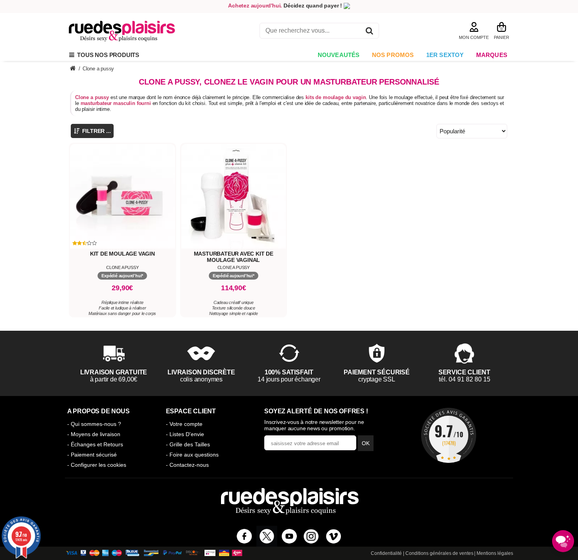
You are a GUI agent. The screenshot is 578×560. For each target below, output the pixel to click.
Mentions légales (495, 553)
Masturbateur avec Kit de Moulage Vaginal (233, 257)
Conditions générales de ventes (439, 553)
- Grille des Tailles (188, 444)
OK (366, 443)
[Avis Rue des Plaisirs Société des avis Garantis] (448, 435)
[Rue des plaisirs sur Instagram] (311, 536)
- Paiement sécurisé (92, 454)
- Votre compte (184, 424)
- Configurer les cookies (96, 465)
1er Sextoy (445, 55)
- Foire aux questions (192, 454)
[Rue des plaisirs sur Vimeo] (333, 536)
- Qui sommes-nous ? (94, 424)
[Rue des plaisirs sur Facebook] (244, 536)
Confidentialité (386, 553)
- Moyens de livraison (93, 434)
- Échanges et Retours (95, 444)
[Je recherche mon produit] (369, 32)
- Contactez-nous (187, 465)
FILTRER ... (96, 131)
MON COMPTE (474, 37)
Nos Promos (393, 55)
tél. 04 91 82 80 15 (464, 379)
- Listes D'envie (185, 434)
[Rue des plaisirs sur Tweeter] (266, 536)
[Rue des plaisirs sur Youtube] (289, 536)
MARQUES (491, 55)
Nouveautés (339, 55)
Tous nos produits (106, 55)
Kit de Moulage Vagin (122, 254)
